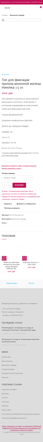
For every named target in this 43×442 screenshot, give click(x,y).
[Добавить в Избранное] (18, 245)
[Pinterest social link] (14, 223)
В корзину (19, 185)
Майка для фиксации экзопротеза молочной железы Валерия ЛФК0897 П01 (11, 266)
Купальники (6, 357)
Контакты (5, 402)
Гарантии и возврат (9, 389)
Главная (5, 15)
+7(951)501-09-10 (36, 2)
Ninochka (5, 74)
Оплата (5, 398)
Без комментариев (19, 333)
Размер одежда (8, 173)
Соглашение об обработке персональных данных (21, 414)
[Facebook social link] (9, 223)
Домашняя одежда (17, 15)
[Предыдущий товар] (35, 15)
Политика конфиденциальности (14, 418)
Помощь (5, 406)
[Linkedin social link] (17, 223)
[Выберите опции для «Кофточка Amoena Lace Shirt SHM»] (24, 258)
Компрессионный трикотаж (12, 373)
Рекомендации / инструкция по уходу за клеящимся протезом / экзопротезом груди (19, 329)
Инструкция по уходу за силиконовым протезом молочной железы (20, 340)
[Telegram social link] (20, 223)
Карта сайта (6, 410)
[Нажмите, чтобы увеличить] (6, 66)
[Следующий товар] (40, 15)
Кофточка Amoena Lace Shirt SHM (31, 264)
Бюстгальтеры (7, 361)
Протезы (5, 377)
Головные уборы (8, 369)
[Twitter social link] (11, 223)
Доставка (5, 394)
